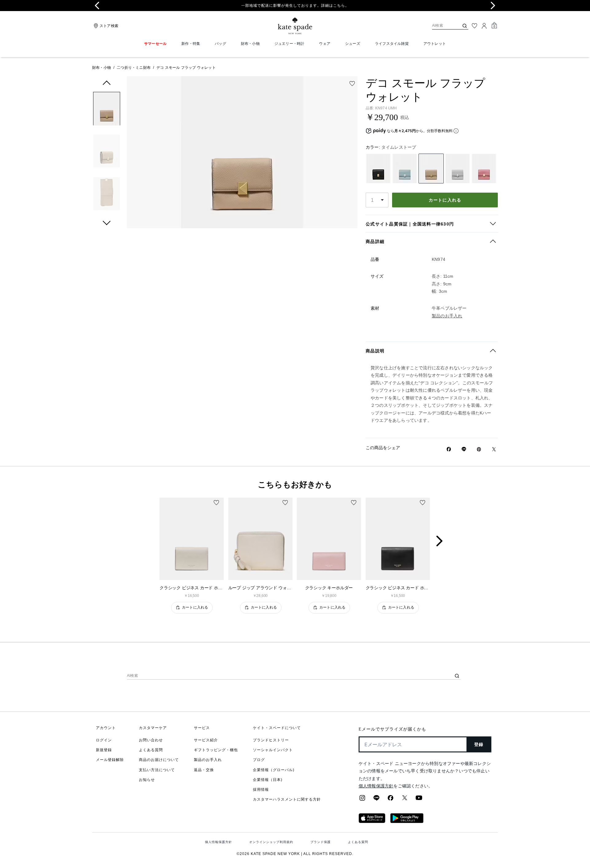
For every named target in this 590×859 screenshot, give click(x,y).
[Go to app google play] (406, 821)
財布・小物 (101, 67)
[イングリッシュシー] (404, 168)
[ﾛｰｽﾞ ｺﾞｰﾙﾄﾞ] (484, 168)
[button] (106, 110)
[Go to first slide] (493, 5)
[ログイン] (484, 25)
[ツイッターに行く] (404, 800)
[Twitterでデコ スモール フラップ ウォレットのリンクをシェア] (494, 449)
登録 (479, 744)
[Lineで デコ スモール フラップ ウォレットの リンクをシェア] (464, 449)
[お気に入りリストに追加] (352, 83)
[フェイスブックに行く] (390, 800)
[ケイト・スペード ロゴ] (295, 26)
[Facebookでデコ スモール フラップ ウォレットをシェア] (449, 449)
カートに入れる (445, 200)
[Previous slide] (97, 5)
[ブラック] (378, 168)
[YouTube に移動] (419, 800)
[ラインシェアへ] (376, 800)
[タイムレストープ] (431, 168)
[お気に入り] (474, 25)
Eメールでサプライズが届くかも (392, 729)
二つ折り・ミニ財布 (134, 67)
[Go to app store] (372, 821)
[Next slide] (444, 541)
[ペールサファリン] (457, 168)
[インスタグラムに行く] (362, 800)
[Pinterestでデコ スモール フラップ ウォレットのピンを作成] (479, 449)
